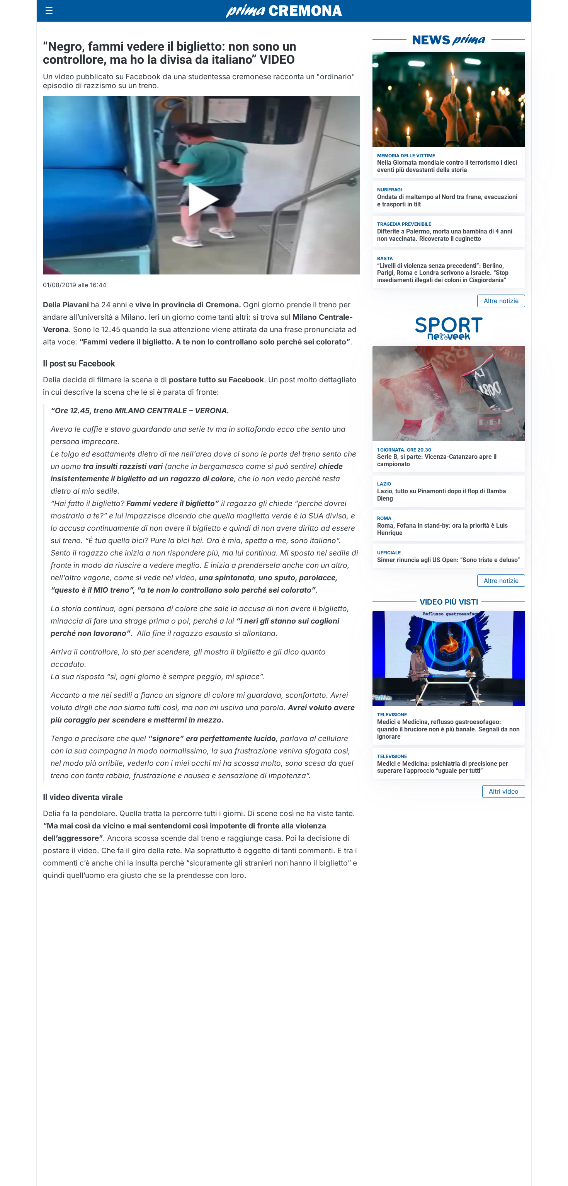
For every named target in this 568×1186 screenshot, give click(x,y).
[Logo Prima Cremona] (284, 10)
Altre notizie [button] (501, 301)
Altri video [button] (504, 791)
